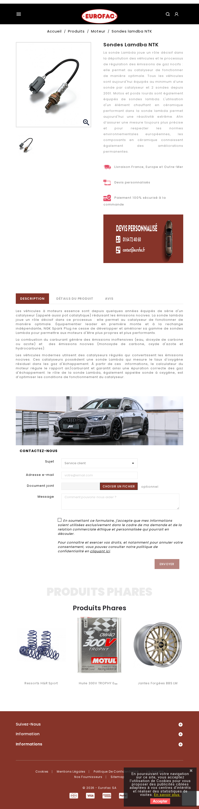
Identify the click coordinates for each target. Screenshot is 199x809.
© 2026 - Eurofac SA (99, 788)
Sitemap (118, 777)
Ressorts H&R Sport (41, 683)
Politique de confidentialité (116, 771)
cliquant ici (100, 551)
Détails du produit (74, 298)
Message (46, 496)
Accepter (160, 801)
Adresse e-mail (40, 474)
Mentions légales (71, 771)
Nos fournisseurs (88, 777)
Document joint (40, 485)
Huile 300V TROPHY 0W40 (100, 683)
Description (32, 298)
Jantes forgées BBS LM (158, 683)
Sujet (49, 461)
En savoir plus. (167, 794)
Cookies (42, 771)
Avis (109, 298)
